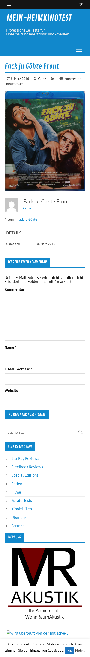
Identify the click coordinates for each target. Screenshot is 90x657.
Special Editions (24, 475)
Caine (42, 78)
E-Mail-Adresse (18, 369)
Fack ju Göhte (27, 219)
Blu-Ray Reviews (25, 458)
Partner (17, 525)
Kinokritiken (21, 508)
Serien (16, 483)
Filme (16, 492)
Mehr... (80, 650)
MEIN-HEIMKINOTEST (39, 18)
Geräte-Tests (21, 500)
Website (11, 391)
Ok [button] (70, 651)
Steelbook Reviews (27, 466)
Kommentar (14, 290)
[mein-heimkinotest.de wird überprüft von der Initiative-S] (38, 633)
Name (10, 347)
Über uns (18, 517)
